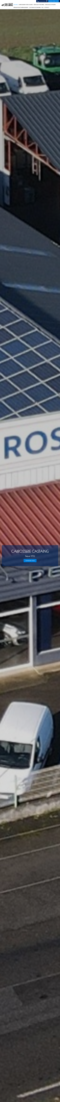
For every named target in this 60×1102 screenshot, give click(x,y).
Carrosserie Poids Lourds (26, 4)
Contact (46, 7)
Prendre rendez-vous (54, 1)
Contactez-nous (30, 560)
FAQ (42, 7)
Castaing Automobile (35, 7)
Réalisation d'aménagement (21, 7)
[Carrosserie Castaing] (7, 4)
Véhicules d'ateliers (50, 4)
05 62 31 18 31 (42, 1)
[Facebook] (46, 1)
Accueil (16, 4)
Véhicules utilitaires (39, 4)
